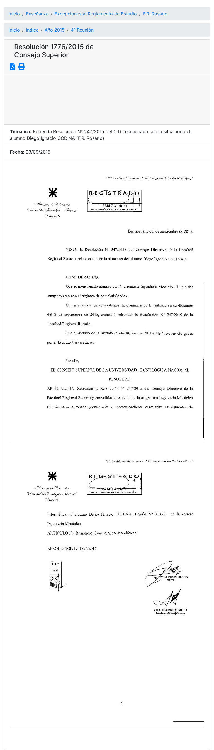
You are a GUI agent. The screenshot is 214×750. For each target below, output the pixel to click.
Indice (32, 30)
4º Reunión (82, 30)
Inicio (14, 13)
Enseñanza (37, 13)
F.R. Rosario (155, 13)
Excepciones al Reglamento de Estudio (96, 13)
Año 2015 (55, 30)
